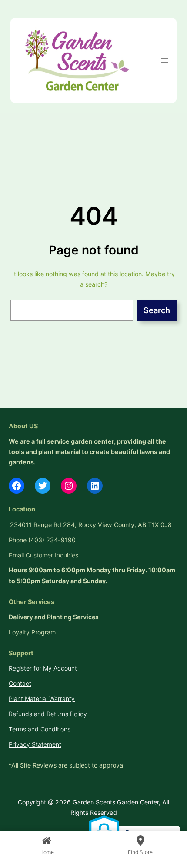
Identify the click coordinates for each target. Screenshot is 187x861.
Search (157, 310)
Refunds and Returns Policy (48, 714)
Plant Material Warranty (42, 698)
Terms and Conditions (39, 729)
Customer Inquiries (52, 555)
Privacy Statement (35, 744)
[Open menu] (164, 60)
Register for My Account (43, 668)
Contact (20, 683)
